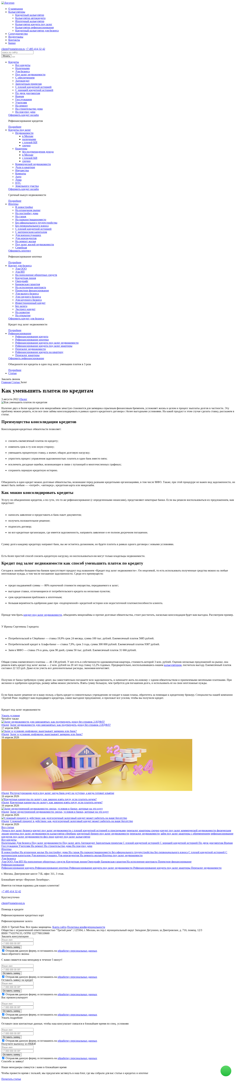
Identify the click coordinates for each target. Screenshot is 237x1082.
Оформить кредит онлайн (23, 115)
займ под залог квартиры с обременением (185, 833)
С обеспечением (25, 77)
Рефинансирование (19, 333)
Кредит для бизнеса (20, 265)
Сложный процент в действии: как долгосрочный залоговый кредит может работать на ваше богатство (71, 821)
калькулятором (172, 665)
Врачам (19, 96)
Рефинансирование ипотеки (32, 339)
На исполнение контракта (30, 287)
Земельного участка (27, 185)
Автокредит (22, 80)
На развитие (22, 312)
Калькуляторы (16, 11)
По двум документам (27, 93)
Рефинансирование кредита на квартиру (39, 352)
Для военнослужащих (28, 235)
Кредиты (13, 62)
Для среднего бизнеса (28, 296)
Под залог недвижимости (30, 74)
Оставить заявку (11, 947)
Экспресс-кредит (25, 309)
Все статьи (7, 827)
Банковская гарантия (27, 284)
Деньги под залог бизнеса (16, 830)
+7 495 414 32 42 (35, 48)
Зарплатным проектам (28, 83)
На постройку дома (26, 213)
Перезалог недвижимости (30, 349)
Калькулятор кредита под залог (33, 24)
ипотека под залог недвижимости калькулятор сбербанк (43, 833)
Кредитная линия (25, 278)
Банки (12, 43)
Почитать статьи (11, 1079)
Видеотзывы (15, 36)
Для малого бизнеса (27, 293)
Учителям (21, 102)
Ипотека (13, 203)
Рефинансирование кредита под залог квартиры (43, 345)
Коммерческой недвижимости (33, 164)
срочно (26, 145)
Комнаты (20, 173)
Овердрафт (21, 281)
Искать (6, 56)
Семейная (21, 247)
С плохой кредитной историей (33, 86)
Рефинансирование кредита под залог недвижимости (47, 342)
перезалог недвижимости (145, 833)
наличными (29, 139)
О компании (15, 8)
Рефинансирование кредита (31, 336)
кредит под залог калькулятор (72, 836)
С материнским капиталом (31, 232)
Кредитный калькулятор (29, 14)
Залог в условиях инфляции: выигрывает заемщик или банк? (46, 734)
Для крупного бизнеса (28, 299)
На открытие (23, 315)
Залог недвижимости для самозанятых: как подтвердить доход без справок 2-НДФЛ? (60, 724)
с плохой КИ (29, 142)
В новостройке (24, 207)
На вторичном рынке (27, 210)
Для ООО (21, 268)
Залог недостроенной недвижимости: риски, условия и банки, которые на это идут (59, 811)
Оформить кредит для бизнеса (26, 318)
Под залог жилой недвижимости (34, 244)
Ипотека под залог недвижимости (122, 855)
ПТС (18, 182)
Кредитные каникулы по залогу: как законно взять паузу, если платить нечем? (56, 802)
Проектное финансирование (32, 290)
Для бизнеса (22, 71)
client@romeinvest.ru (13, 48)
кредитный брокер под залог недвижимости (103, 833)
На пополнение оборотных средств (36, 274)
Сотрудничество (18, 33)
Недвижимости (24, 133)
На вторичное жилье (32, 852)
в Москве (27, 136)
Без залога (21, 306)
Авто (18, 176)
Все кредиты (22, 65)
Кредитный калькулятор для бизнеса (37, 30)
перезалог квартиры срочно (143, 830)
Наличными (22, 68)
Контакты (14, 39)
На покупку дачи (25, 111)
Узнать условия (10, 715)
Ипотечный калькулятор (29, 21)
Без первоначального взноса (32, 225)
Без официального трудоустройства (36, 222)
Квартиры (21, 148)
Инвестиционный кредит (30, 302)
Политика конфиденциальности (86, 927)
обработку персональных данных (77, 950)
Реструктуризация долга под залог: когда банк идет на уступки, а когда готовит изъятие (62, 793)
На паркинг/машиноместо (30, 219)
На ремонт (21, 105)
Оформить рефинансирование (26, 358)
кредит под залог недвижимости (42, 614)
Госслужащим (23, 99)
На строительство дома (29, 108)
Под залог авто (71, 842)
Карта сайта (59, 927)
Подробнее (14, 126)
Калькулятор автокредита (30, 18)
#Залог (23, 399)
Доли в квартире (25, 167)
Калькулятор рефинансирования (34, 27)
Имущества (22, 170)
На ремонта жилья (91, 855)
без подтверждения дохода (38, 151)
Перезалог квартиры (27, 355)
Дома (18, 179)
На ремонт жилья (25, 241)
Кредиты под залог (19, 129)
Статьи (12, 373)
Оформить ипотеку (19, 250)
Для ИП (20, 271)
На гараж (20, 216)
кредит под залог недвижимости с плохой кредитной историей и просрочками (79, 830)
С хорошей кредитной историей (34, 90)
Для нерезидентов (26, 238)
